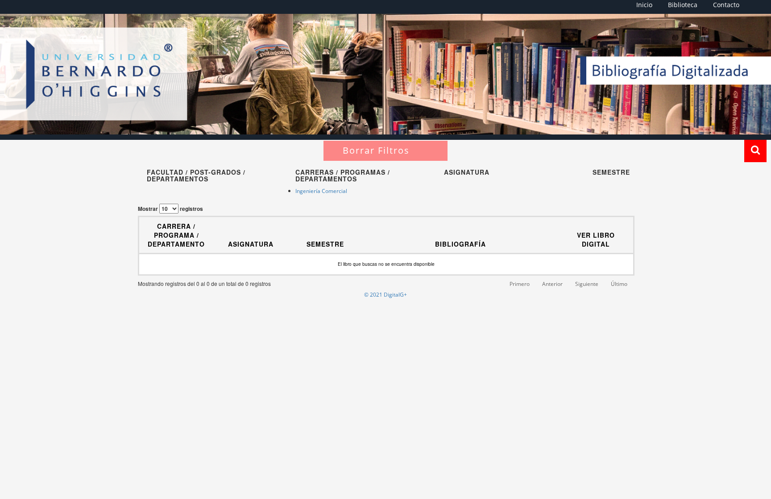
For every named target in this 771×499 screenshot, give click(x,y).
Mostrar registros (170, 209)
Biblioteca (682, 4)
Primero (520, 284)
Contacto (726, 4)
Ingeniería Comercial (321, 191)
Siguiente (586, 284)
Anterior (552, 284)
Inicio (644, 4)
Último (619, 284)
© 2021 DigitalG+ (385, 294)
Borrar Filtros (376, 150)
